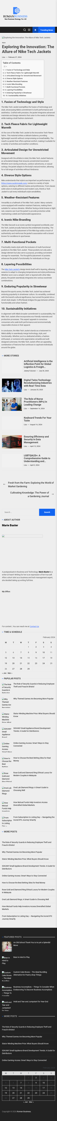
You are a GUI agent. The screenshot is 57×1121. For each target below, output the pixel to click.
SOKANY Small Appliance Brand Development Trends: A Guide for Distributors (28, 867)
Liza (3, 57)
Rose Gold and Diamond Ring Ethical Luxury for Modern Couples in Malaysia (28, 891)
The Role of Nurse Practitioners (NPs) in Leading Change (35, 401)
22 (28, 663)
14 (21, 658)
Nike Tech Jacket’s (12, 269)
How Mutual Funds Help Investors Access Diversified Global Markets (26, 907)
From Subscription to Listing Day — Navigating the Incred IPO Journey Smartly (27, 917)
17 (44, 658)
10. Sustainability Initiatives (16, 96)
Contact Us (34, 626)
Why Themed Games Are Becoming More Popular (22, 852)
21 (21, 663)
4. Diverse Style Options (14, 78)
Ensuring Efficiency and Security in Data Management (36, 439)
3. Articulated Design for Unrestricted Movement (23, 76)
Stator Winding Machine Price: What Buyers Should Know (25, 859)
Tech (3, 42)
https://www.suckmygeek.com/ (14, 183)
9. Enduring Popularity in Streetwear (18, 93)
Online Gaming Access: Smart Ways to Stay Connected (24, 876)
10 (44, 652)
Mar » (10, 673)
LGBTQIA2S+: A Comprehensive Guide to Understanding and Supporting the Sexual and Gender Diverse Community (38, 462)
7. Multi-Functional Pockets (15, 87)
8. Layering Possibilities (14, 90)
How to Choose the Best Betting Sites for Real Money (23, 883)
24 (44, 663)
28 (21, 669)
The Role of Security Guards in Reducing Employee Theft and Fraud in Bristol (26, 843)
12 (6, 658)
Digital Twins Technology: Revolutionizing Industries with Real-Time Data (38, 383)
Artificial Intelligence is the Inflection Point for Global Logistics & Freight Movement (38, 365)
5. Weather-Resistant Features (16, 81)
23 (36, 663)
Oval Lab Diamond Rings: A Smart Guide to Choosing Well (25, 899)
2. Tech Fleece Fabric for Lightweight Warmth (22, 73)
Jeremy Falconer (30, 371)
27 (13, 669)
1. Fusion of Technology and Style (17, 70)
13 (13, 658)
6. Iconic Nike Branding (13, 84)
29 (28, 669)
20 (13, 663)
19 (6, 663)
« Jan (4, 673)
